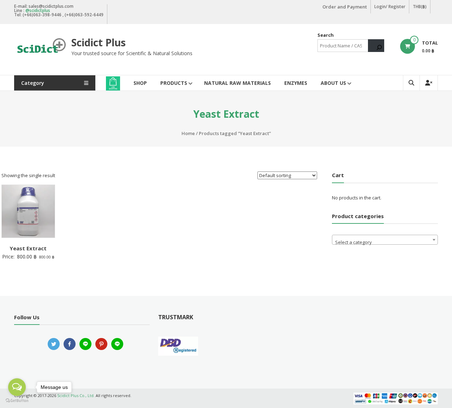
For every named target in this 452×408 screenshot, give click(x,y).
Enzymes (295, 83)
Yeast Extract (28, 248)
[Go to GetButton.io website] (17, 400)
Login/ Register (389, 7)
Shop (140, 83)
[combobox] (385, 240)
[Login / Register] (429, 83)
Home (188, 133)
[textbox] (385, 242)
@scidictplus (37, 10)
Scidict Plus (98, 42)
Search (325, 35)
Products (173, 83)
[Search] (376, 45)
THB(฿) (420, 7)
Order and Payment (344, 7)
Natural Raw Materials (237, 83)
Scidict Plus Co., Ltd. (76, 395)
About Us (333, 83)
